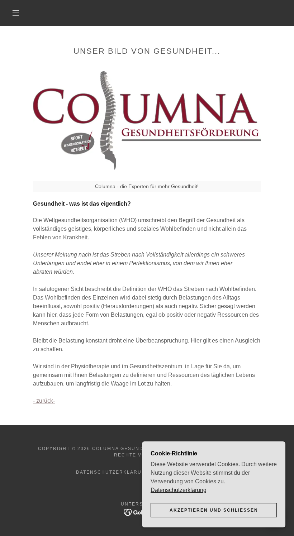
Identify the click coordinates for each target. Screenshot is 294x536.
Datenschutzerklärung (179, 490)
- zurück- (44, 401)
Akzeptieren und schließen (214, 510)
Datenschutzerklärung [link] (113, 472)
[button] (16, 13)
